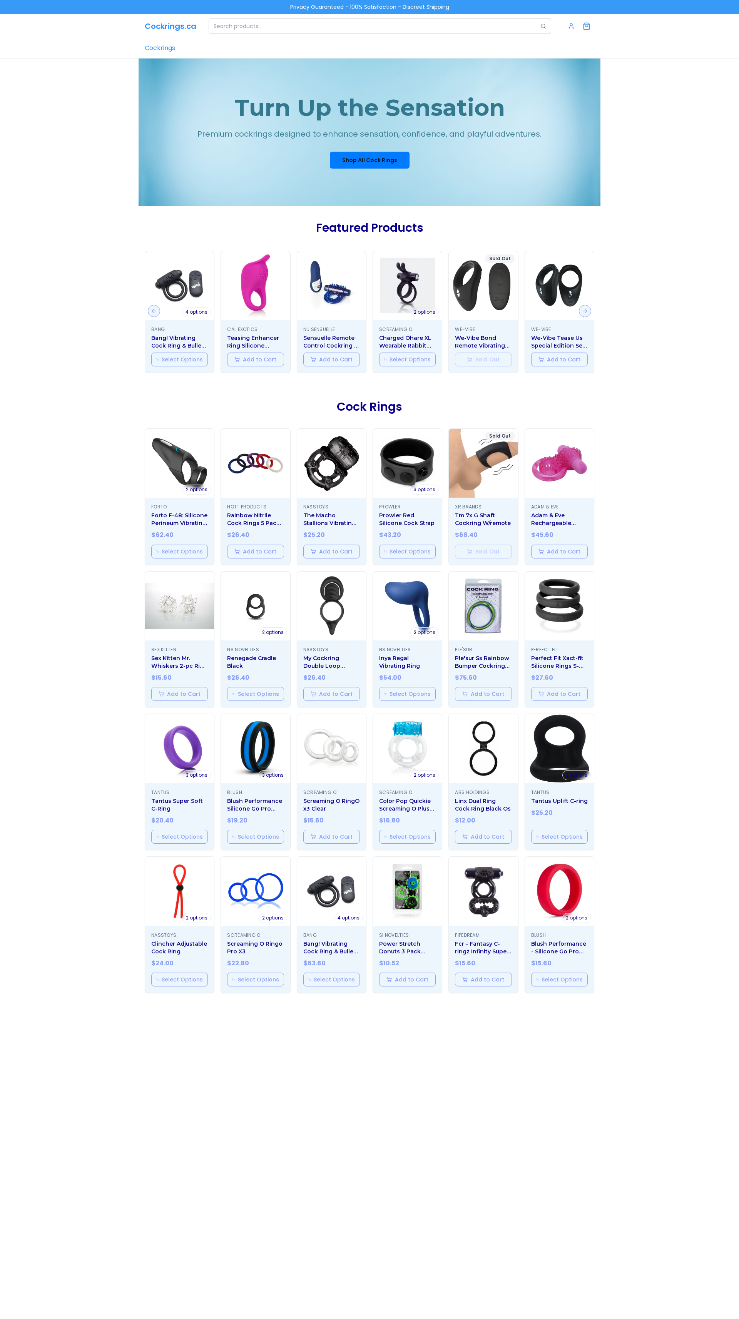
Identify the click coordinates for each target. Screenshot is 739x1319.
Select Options (182, 359)
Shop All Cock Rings (369, 160)
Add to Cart (259, 359)
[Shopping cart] (586, 26)
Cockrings (160, 47)
